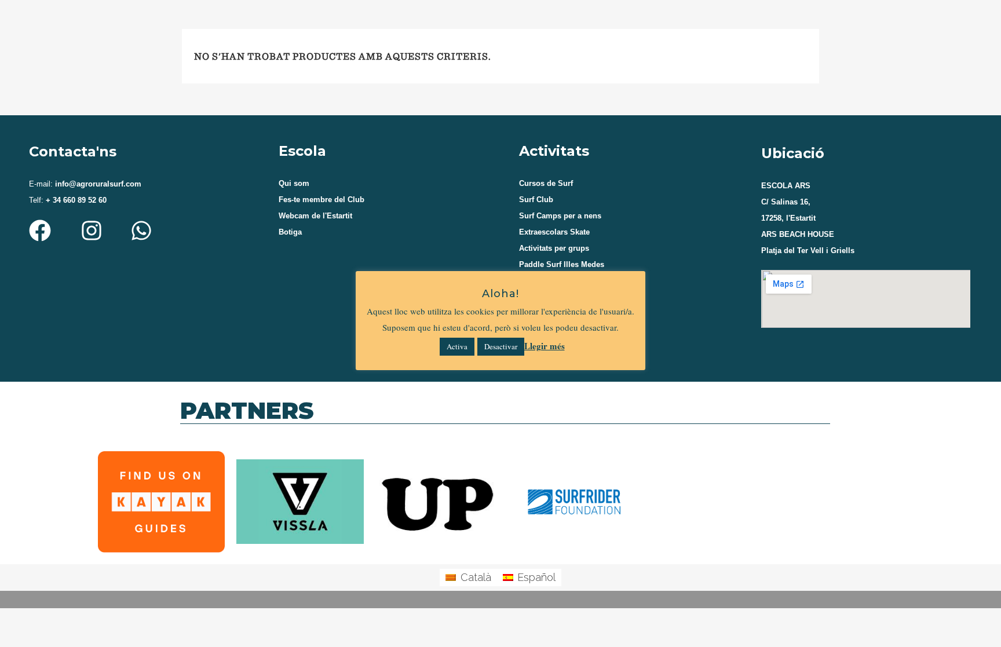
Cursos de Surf (546, 183)
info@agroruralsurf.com (97, 184)
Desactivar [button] (500, 346)
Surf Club (536, 199)
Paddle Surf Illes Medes (561, 264)
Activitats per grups (554, 248)
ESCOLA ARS (785, 185)
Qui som (294, 183)
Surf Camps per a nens (560, 215)
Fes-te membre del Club (321, 199)
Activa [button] (457, 346)
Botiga (290, 232)
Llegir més (544, 345)
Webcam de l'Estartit (315, 215)
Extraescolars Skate (554, 232)
